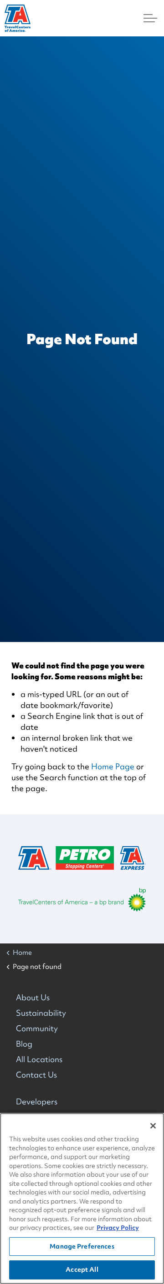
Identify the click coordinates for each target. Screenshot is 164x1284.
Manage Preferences (82, 1246)
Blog (24, 1043)
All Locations (39, 1059)
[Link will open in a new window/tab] (82, 900)
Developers (36, 1101)
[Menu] (150, 18)
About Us (33, 997)
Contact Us (36, 1074)
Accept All (82, 1269)
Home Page (112, 766)
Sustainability (41, 1013)
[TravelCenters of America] (18, 18)
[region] (82, 1198)
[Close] (153, 1126)
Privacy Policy (118, 1228)
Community (37, 1028)
